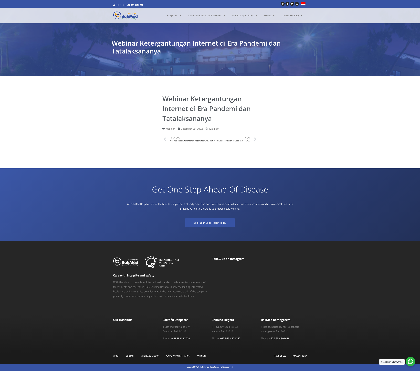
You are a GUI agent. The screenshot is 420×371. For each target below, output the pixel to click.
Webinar (170, 129)
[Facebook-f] (287, 4)
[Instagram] (297, 4)
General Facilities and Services (205, 15)
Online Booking (290, 15)
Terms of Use (279, 356)
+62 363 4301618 (279, 338)
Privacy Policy (300, 356)
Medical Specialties (243, 15)
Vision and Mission (150, 356)
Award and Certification (178, 356)
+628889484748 (180, 338)
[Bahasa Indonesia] (302, 4)
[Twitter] (283, 4)
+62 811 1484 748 (135, 5)
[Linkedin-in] (292, 4)
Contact (130, 356)
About (116, 356)
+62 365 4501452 (230, 338)
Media (267, 15)
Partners (201, 356)
